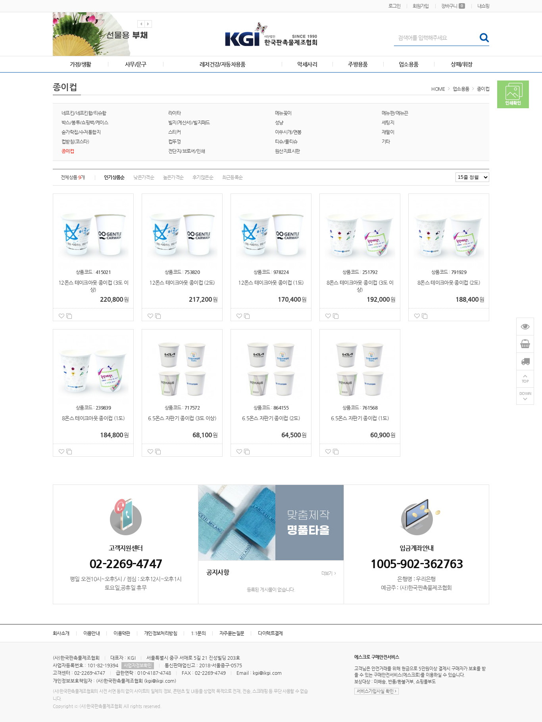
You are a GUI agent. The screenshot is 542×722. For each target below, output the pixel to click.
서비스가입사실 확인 (376, 691)
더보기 (327, 573)
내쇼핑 (483, 6)
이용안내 (91, 633)
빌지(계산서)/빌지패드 (189, 122)
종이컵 (483, 89)
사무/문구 (135, 64)
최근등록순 (232, 177)
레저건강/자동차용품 (223, 64)
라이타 (174, 113)
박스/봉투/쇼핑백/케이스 (85, 122)
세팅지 (388, 122)
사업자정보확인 (138, 665)
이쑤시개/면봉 (288, 132)
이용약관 (121, 633)
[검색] (484, 38)
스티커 (174, 132)
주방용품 (358, 64)
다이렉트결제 (270, 633)
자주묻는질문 (231, 633)
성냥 (279, 122)
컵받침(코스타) (75, 141)
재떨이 (388, 132)
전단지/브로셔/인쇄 (186, 151)
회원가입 (421, 6)
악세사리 (307, 64)
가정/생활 (80, 64)
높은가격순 (173, 177)
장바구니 (452, 6)
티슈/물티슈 (286, 141)
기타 (386, 141)
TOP (525, 381)
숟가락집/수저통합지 (81, 132)
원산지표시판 (287, 151)
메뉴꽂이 (283, 113)
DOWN (525, 393)
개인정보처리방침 (160, 633)
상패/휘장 (461, 64)
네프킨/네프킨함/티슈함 (84, 113)
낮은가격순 (143, 177)
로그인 (394, 6)
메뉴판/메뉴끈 (395, 113)
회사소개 (61, 633)
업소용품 (409, 64)
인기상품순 (114, 177)
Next (148, 24)
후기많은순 (202, 177)
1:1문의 (198, 633)
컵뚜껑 (174, 141)
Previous (141, 24)
